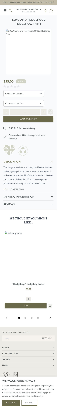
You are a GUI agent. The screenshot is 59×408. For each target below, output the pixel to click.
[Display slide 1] (19, 318)
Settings (29, 403)
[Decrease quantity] (24, 299)
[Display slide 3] (31, 318)
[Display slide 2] (25, 318)
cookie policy (36, 396)
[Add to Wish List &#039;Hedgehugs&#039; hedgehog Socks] (50, 306)
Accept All (11, 403)
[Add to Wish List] (50, 112)
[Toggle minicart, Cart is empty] (51, 10)
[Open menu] (5, 10)
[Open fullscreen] (28, 52)
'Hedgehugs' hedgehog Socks (28, 284)
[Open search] (10, 10)
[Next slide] (50, 318)
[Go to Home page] (28, 10)
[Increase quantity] (33, 299)
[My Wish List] (45, 10)
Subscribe (46, 338)
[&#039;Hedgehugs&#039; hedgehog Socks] (28, 255)
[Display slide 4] (38, 318)
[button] (12, 86)
